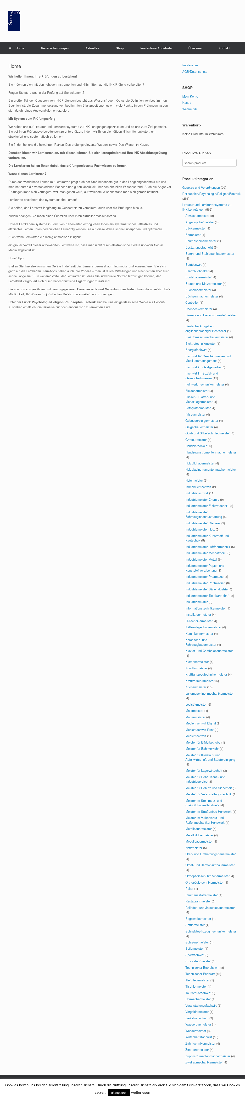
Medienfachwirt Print (199, 729)
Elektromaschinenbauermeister (206, 337)
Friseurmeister (195, 414)
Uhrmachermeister (198, 999)
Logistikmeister (195, 704)
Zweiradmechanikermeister (204, 1062)
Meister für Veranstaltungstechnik (208, 794)
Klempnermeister (197, 661)
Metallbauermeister (198, 828)
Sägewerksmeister (198, 918)
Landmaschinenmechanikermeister (209, 693)
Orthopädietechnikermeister (204, 882)
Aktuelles (92, 48)
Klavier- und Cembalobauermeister (209, 650)
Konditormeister (196, 668)
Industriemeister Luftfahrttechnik (207, 546)
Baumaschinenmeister (200, 241)
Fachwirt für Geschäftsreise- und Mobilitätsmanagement (208, 358)
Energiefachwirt (196, 349)
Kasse (186, 102)
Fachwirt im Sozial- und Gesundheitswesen (201, 375)
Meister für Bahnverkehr (202, 748)
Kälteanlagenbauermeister (203, 627)
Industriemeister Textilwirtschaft (207, 595)
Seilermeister (194, 948)
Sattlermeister (195, 924)
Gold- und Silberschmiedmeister (207, 433)
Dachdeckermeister (198, 309)
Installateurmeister (198, 614)
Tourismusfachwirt (198, 992)
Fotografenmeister (198, 408)
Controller (192, 302)
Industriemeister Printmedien (205, 583)
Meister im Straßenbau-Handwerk (208, 811)
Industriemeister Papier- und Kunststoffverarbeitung (204, 568)
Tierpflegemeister (197, 980)
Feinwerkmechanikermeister (204, 384)
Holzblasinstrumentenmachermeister (210, 469)
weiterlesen (140, 1092)
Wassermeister (195, 1030)
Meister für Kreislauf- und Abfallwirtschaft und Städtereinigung (210, 757)
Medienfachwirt (195, 736)
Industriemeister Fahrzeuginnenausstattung (203, 514)
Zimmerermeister (197, 1049)
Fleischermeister (196, 390)
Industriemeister (196, 601)
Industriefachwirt (196, 493)
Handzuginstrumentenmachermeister (210, 452)
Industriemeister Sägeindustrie (206, 589)
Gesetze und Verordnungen (201, 187)
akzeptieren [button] (119, 1092)
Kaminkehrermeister (199, 633)
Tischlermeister (196, 986)
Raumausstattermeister (201, 895)
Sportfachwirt (194, 955)
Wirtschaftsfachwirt (198, 1037)
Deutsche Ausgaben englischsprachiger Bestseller (205, 328)
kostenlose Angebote (156, 48)
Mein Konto (190, 96)
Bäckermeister (195, 228)
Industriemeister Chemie (202, 499)
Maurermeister (195, 717)
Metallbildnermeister (199, 835)
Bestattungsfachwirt (199, 247)
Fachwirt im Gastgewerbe (203, 367)
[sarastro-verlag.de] (14, 21)
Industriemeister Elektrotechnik (206, 505)
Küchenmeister (195, 687)
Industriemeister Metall (201, 559)
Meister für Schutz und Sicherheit (208, 788)
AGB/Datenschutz (194, 71)
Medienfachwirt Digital (200, 723)
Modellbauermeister (198, 841)
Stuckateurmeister (198, 961)
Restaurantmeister (198, 901)
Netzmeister (193, 847)
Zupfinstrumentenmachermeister (207, 1056)
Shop (120, 48)
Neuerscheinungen (55, 48)
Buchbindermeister (198, 289)
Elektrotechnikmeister (200, 343)
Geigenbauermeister (199, 427)
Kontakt (224, 48)
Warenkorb (189, 109)
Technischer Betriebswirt (202, 967)
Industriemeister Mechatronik (205, 553)
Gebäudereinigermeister (201, 420)
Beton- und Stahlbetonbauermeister (209, 253)
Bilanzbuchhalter (196, 271)
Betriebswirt (193, 264)
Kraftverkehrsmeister (199, 680)
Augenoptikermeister (199, 222)
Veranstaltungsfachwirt (201, 1005)
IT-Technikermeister (198, 621)
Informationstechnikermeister (205, 608)
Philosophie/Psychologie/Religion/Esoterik (211, 193)
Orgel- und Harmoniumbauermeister (209, 865)
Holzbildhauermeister (199, 463)
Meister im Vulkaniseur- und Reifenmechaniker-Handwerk (205, 820)
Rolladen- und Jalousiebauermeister (210, 907)
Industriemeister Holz (200, 529)
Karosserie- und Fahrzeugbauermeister (200, 642)
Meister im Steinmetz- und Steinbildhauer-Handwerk (203, 802)
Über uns (195, 48)
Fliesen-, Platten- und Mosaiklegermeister (200, 399)
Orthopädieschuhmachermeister (207, 876)
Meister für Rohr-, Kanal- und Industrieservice (205, 779)
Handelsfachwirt (196, 445)
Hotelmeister (194, 480)
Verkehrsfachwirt (196, 1018)
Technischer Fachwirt (200, 973)
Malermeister (194, 710)
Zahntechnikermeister (200, 1043)
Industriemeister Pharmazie (204, 576)
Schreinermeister (197, 942)
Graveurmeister (196, 439)
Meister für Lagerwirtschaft (203, 770)
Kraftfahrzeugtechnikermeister (206, 674)
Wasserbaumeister (198, 1024)
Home (20, 48)
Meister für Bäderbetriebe (202, 742)
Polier (189, 888)
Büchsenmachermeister (201, 296)
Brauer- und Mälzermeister (203, 283)
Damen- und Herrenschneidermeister (210, 315)
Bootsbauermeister (198, 277)
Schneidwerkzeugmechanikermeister (210, 931)
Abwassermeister (197, 215)
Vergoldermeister (197, 1011)
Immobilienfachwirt (198, 486)
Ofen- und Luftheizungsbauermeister (210, 854)
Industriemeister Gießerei (202, 523)
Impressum (190, 65)
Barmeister (192, 234)
